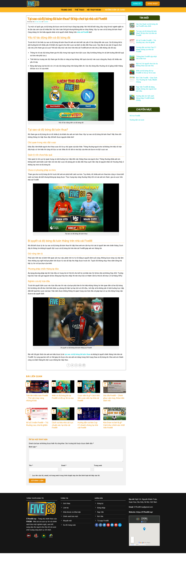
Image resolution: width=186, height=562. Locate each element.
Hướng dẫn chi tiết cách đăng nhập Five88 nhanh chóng (145, 98)
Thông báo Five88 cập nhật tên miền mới (146, 57)
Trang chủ (66, 10)
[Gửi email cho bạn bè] (76, 365)
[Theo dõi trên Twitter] (104, 525)
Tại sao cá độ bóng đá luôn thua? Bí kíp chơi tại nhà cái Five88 (146, 33)
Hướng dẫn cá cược (115, 10)
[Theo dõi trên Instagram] (100, 525)
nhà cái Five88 (82, 32)
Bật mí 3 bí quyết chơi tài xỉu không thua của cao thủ (147, 65)
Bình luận (33, 447)
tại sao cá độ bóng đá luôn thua (77, 354)
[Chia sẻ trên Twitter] (72, 365)
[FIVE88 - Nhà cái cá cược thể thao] (37, 3)
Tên (31, 465)
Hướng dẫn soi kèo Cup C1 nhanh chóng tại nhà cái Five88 (146, 49)
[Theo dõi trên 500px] (120, 525)
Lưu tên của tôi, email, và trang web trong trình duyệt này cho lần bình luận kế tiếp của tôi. (66, 475)
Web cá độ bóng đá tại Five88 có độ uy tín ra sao (146, 72)
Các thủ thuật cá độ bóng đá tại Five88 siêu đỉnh (147, 25)
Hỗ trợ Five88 (94, 10)
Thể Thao (79, 10)
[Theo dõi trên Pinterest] (108, 525)
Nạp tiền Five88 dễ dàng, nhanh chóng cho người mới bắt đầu (146, 89)
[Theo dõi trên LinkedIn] (112, 525)
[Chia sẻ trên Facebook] (68, 365)
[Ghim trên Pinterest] (80, 365)
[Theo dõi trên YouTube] (116, 525)
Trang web (98, 465)
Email (64, 465)
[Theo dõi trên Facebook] (96, 525)
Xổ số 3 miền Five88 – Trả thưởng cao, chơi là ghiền (146, 41)
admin (46, 22)
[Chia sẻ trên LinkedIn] (84, 365)
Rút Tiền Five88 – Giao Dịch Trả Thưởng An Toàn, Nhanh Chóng (146, 80)
